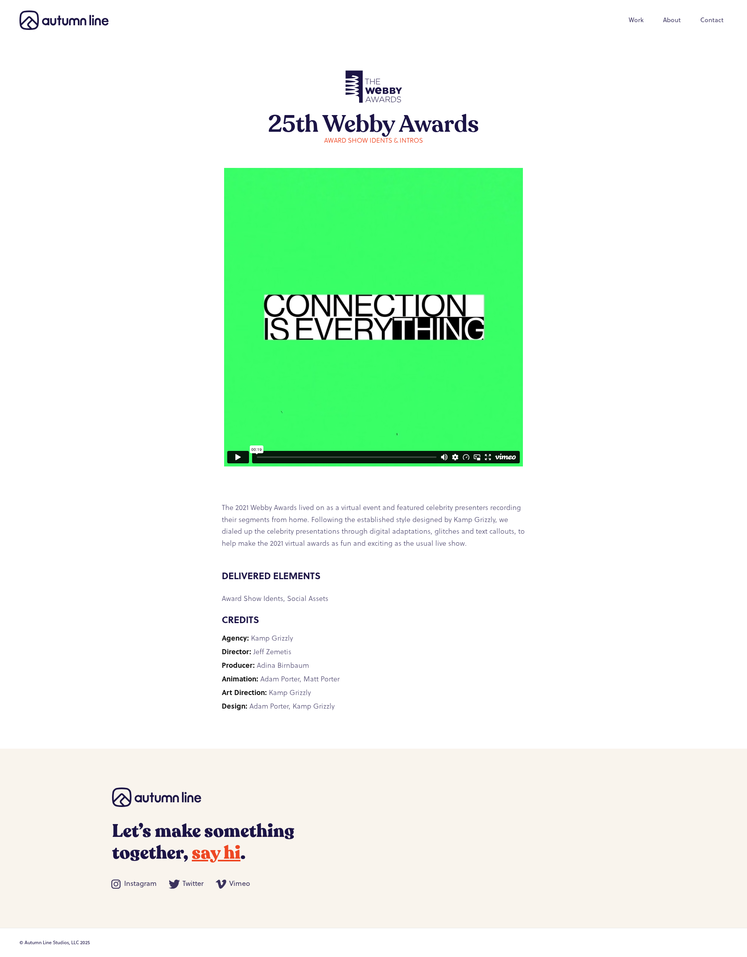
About (672, 20)
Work (636, 20)
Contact (712, 20)
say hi (216, 853)
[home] (64, 20)
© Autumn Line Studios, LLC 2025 (54, 942)
